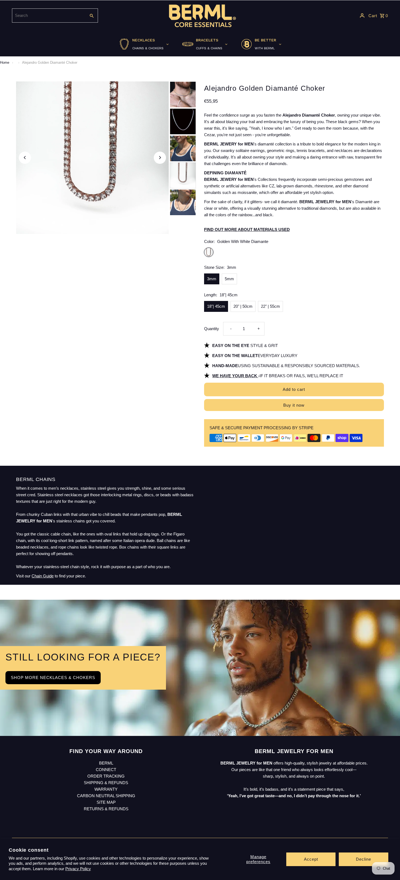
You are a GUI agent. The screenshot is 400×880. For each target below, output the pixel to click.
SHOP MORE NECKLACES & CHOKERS (53, 677)
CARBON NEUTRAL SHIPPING (106, 795)
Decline (363, 859)
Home (4, 62)
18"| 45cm (216, 306)
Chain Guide (43, 576)
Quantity (211, 328)
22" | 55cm (270, 306)
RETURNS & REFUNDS (106, 808)
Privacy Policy (78, 868)
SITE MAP (106, 802)
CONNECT (106, 769)
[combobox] (48, 15)
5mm (229, 278)
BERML (106, 763)
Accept (311, 859)
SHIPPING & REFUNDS (106, 782)
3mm (211, 278)
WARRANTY (106, 789)
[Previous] (25, 157)
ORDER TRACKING (106, 776)
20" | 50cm (243, 306)
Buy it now (293, 405)
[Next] (160, 157)
